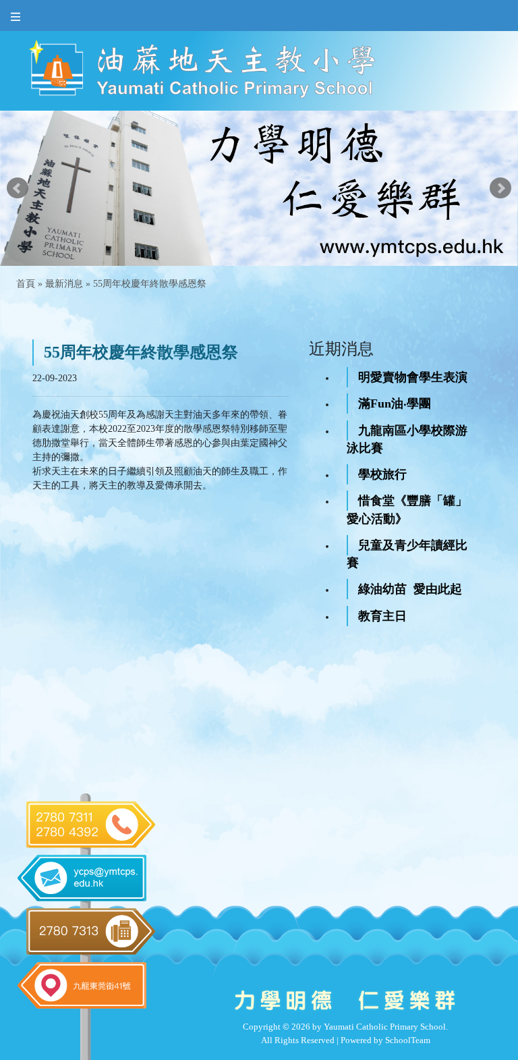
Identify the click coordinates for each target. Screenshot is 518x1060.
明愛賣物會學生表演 (412, 377)
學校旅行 (382, 474)
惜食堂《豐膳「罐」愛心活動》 (407, 509)
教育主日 (382, 616)
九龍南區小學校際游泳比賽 (407, 439)
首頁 (25, 284)
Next (500, 188)
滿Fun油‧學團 (394, 403)
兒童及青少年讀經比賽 (407, 553)
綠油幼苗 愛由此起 (410, 589)
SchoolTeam (407, 1040)
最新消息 (64, 284)
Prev (17, 188)
